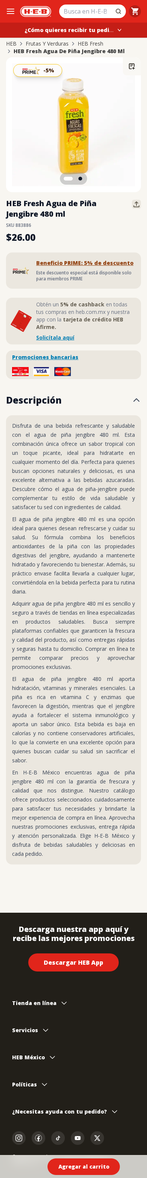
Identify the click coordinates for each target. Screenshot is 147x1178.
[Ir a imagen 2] (80, 178)
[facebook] (38, 1138)
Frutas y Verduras (47, 44)
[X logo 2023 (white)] (97, 1138)
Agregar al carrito (83, 1166)
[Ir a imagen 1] (68, 178)
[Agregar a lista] (132, 66)
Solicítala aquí (55, 337)
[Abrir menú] (10, 11)
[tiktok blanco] (58, 1138)
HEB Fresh (90, 44)
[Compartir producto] (136, 204)
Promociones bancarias (45, 357)
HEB (11, 44)
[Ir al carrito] (135, 11)
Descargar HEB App (73, 962)
